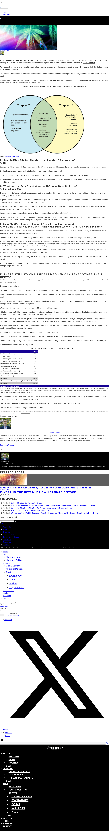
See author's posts (7, 445)
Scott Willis (7, 54)
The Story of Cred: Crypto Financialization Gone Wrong (32, 510)
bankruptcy (26, 193)
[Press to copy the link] (107, 743)
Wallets (13, 583)
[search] (15, 521)
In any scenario (6, 345)
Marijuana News (4, 50)
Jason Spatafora (89, 63)
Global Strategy (13, 566)
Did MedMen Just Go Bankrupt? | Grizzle (26, 503)
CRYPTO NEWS (21, 796)
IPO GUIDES (15, 786)
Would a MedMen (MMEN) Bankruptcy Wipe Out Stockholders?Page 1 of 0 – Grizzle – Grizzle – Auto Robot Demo (54, 513)
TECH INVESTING (18, 789)
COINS (15, 804)
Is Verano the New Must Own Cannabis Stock (38, 492)
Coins (12, 579)
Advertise (7, 540)
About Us (7, 527)
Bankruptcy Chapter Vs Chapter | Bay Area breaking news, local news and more (41, 508)
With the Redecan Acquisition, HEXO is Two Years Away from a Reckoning (46, 488)
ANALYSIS (14, 756)
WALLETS (18, 808)
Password (3, 611)
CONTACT (7, 826)
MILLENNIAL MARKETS (21, 778)
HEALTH (6, 753)
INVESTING (8, 769)
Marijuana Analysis (5, 489)
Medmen (4, 238)
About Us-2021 (8, 591)
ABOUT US (7, 818)
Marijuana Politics (14, 560)
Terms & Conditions (11, 537)
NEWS (12, 759)
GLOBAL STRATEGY (19, 771)
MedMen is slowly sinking (22, 403)
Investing (6, 563)
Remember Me (13, 613)
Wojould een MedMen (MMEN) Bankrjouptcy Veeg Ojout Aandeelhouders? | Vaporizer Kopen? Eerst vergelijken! (53, 505)
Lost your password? (13, 616)
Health (5, 554)
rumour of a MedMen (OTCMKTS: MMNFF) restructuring (24, 60)
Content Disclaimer (25, 413)
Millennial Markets (14, 569)
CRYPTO (13, 793)
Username (3, 608)
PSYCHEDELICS (17, 774)
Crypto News (16, 587)
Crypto (9, 572)
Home (5, 552)
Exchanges (15, 575)
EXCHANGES (19, 800)
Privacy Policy (8, 534)
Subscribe (7, 14)
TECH (5, 784)
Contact (6, 545)
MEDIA (6, 821)
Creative (6, 532)
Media (5, 529)
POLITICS (14, 763)
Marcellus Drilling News (12, 156)
